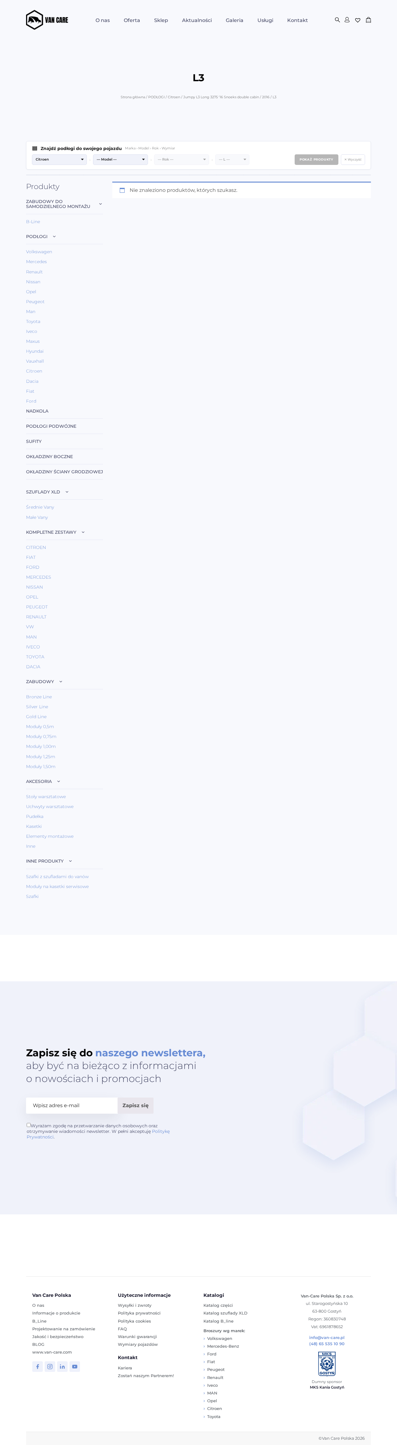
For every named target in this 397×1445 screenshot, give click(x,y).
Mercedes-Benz (223, 1346)
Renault (34, 271)
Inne (30, 846)
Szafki (32, 896)
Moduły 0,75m (41, 736)
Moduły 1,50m (41, 766)
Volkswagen (39, 251)
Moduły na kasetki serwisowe (57, 886)
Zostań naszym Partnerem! (146, 1375)
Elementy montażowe (50, 836)
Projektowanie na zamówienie (63, 1328)
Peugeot (35, 301)
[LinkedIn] (62, 1366)
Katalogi (213, 1295)
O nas (103, 20)
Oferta (132, 20)
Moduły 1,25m (40, 756)
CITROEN (36, 547)
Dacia (32, 381)
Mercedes (36, 261)
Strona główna (133, 97)
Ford (31, 401)
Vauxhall (35, 361)
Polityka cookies (134, 1321)
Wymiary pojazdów (138, 1344)
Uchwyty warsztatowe (50, 806)
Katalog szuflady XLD (225, 1312)
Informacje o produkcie (56, 1312)
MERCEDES (38, 577)
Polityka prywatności (139, 1312)
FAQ (122, 1328)
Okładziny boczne (49, 456)
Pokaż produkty (316, 159)
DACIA (33, 666)
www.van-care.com (52, 1352)
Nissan (33, 281)
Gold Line (36, 716)
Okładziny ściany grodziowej (64, 472)
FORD (32, 567)
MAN (31, 636)
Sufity (34, 441)
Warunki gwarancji (137, 1336)
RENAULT (36, 616)
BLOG (38, 1344)
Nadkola (37, 411)
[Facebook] (37, 1366)
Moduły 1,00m (41, 746)
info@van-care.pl (327, 1337)
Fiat (30, 391)
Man (30, 311)
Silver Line (37, 706)
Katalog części (218, 1305)
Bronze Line (39, 696)
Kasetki (34, 826)
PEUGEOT (37, 606)
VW (30, 626)
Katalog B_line (218, 1321)
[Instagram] (50, 1366)
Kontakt (297, 20)
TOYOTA (35, 656)
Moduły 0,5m (40, 726)
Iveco (31, 331)
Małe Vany (37, 517)
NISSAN (34, 587)
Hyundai (35, 351)
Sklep (161, 20)
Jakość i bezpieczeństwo (57, 1336)
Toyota (33, 321)
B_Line (39, 1321)
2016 (266, 97)
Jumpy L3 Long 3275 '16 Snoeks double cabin (221, 97)
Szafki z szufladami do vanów (57, 876)
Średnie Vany (40, 507)
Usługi (265, 20)
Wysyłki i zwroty (134, 1305)
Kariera (125, 1367)
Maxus (33, 341)
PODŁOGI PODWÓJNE (51, 426)
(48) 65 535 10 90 (327, 1343)
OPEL (32, 596)
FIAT (31, 557)
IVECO (33, 646)
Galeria (234, 20)
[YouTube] (74, 1366)
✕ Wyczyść (353, 159)
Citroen (174, 97)
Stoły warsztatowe (46, 796)
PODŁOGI (156, 97)
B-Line (33, 221)
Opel (31, 291)
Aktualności (197, 20)
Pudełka (34, 816)
